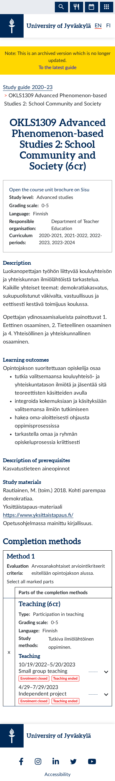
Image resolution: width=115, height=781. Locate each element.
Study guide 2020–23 (27, 87)
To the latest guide (57, 67)
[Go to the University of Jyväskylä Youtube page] (92, 761)
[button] (63, 672)
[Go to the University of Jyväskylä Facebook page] (21, 761)
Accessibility (57, 774)
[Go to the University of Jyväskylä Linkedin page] (55, 761)
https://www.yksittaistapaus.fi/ (38, 515)
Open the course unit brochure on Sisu (49, 189)
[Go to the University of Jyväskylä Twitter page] (73, 761)
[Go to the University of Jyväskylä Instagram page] (38, 761)
